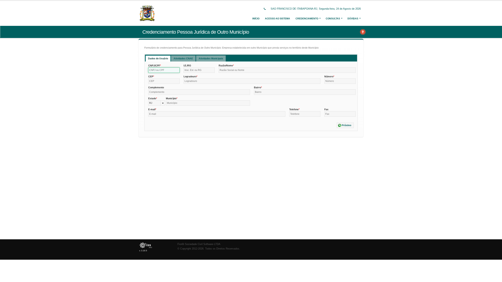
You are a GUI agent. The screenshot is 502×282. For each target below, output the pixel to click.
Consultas (333, 18)
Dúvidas (352, 18)
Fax (326, 109)
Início (255, 18)
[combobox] (156, 103)
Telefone (294, 109)
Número (328, 76)
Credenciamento (307, 18)
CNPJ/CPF (154, 65)
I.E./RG (187, 65)
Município (171, 98)
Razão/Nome (226, 65)
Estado (152, 98)
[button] (345, 125)
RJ (150, 103)
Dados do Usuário (158, 58)
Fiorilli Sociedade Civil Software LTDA (198, 244)
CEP (150, 76)
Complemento (156, 87)
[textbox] (164, 70)
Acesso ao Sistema (277, 18)
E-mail (151, 109)
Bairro (257, 87)
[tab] (158, 58)
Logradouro (190, 76)
